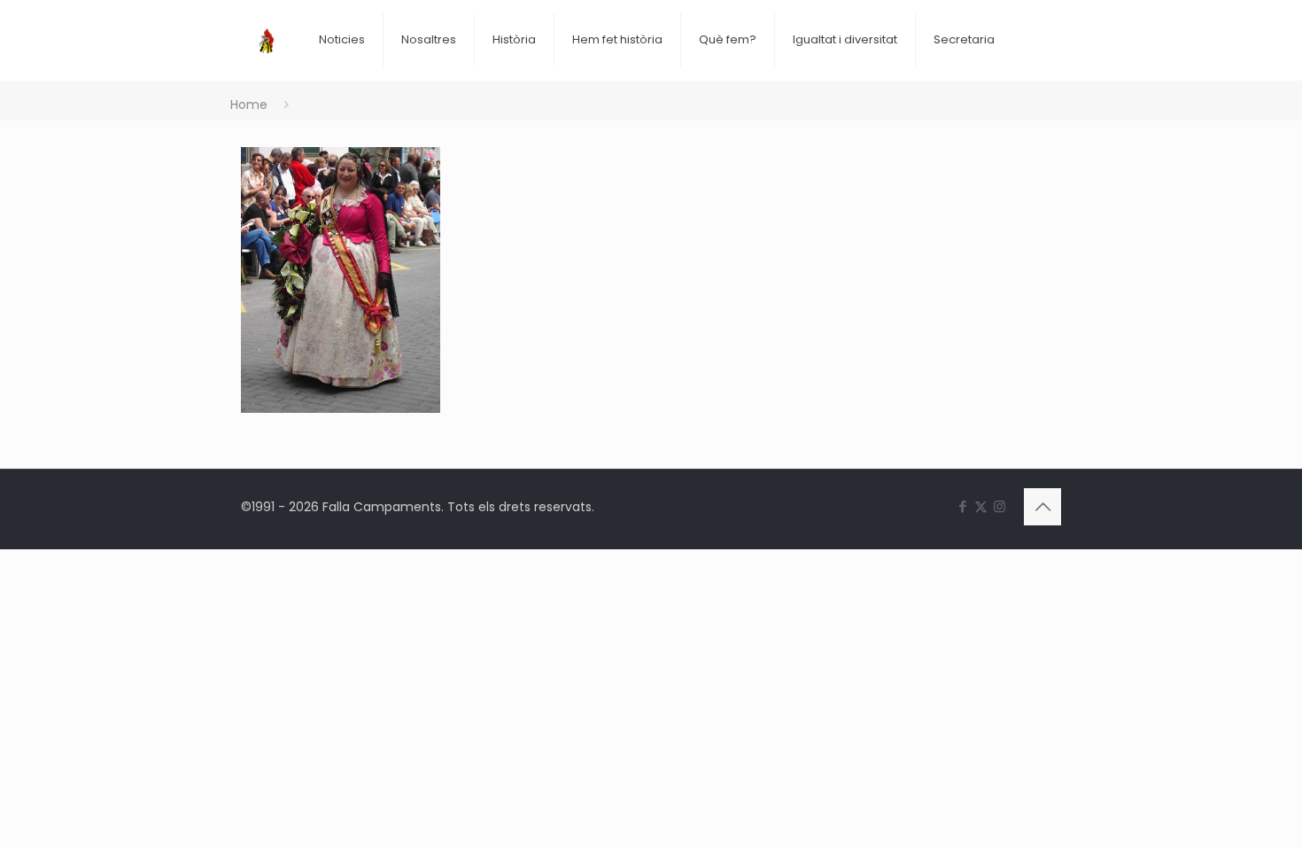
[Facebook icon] (962, 506)
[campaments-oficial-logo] (267, 26)
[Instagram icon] (999, 506)
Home (248, 104)
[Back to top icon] (1042, 506)
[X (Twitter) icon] (981, 506)
